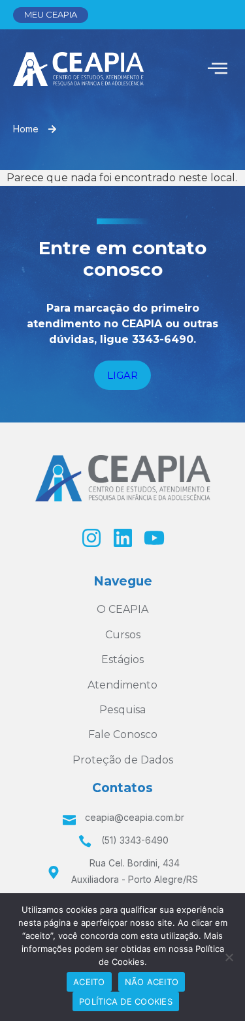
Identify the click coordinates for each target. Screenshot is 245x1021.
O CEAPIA (122, 609)
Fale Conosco (122, 734)
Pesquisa (122, 709)
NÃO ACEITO (152, 982)
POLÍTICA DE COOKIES (125, 1001)
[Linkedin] (122, 537)
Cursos (122, 635)
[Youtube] (154, 537)
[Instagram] (91, 537)
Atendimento (122, 685)
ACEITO (89, 982)
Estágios (122, 659)
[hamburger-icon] (217, 69)
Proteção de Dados (123, 760)
